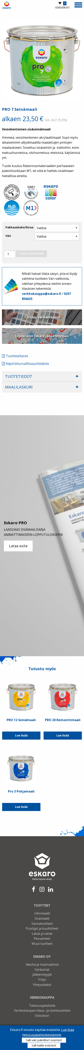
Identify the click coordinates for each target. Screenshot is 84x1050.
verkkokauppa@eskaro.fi (41, 294)
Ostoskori (42, 1015)
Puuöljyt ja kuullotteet (42, 928)
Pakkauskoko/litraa (19, 227)
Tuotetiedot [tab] (18, 376)
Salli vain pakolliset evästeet (44, 1040)
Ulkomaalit (42, 913)
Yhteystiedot (42, 985)
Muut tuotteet (42, 943)
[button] (78, 4)
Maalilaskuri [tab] (19, 387)
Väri (8, 236)
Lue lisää (21, 735)
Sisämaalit (42, 918)
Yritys (42, 979)
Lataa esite (18, 545)
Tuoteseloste (16, 355)
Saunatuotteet (42, 923)
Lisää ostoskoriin (31, 253)
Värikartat (42, 969)
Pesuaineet (42, 938)
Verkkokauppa (42, 997)
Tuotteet (42, 905)
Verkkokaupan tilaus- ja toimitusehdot (42, 1010)
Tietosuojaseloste (42, 1005)
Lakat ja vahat (42, 933)
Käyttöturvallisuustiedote (27, 363)
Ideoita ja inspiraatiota (42, 964)
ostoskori (62, 5)
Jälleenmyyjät (42, 974)
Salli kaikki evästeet (44, 1045)
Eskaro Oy (42, 956)
